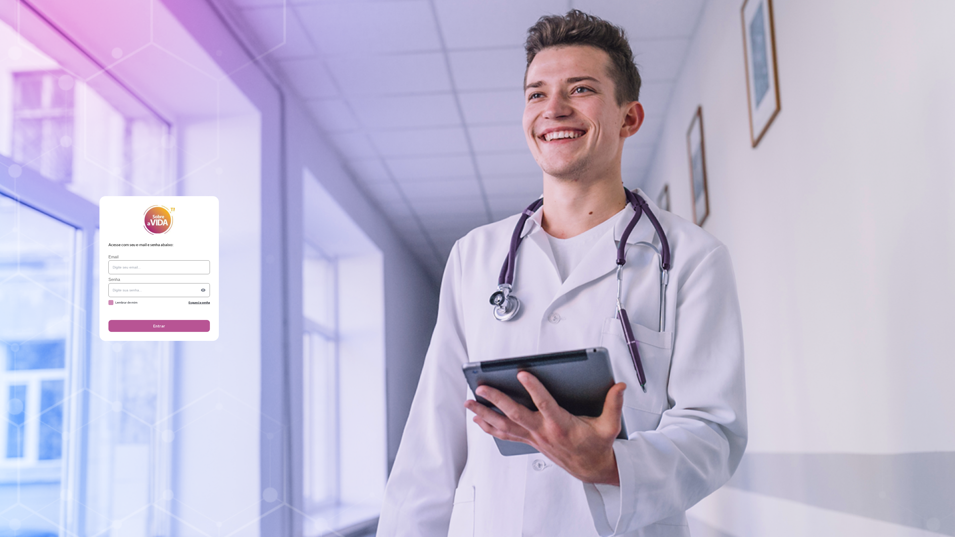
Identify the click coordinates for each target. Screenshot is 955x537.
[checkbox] (110, 302)
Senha (114, 279)
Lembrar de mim (126, 302)
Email (113, 257)
